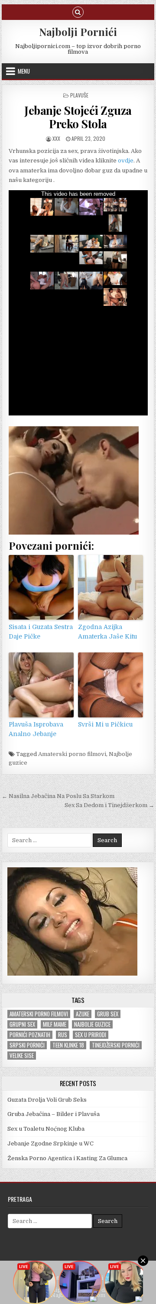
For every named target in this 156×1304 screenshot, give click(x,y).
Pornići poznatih (30, 1035)
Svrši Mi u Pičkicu (105, 724)
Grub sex (107, 1014)
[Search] (78, 11)
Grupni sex (22, 1024)
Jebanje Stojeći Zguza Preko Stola (78, 117)
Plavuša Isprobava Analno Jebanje (36, 729)
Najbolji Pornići (78, 32)
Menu (24, 71)
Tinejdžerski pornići (116, 1045)
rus (62, 1035)
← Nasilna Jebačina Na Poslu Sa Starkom (58, 796)
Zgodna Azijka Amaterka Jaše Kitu (107, 631)
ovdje (125, 160)
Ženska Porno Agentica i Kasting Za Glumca (67, 1158)
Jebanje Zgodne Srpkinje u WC (50, 1143)
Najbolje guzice (92, 1024)
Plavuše (79, 95)
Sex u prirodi (90, 1035)
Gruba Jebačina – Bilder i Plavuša (53, 1114)
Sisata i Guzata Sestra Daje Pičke (41, 631)
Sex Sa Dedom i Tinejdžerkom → (109, 805)
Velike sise (22, 1055)
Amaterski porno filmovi (72, 754)
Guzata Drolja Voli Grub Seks (47, 1099)
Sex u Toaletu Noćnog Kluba (45, 1129)
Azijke (82, 1014)
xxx (56, 138)
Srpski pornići (27, 1045)
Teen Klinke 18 (68, 1045)
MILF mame (54, 1024)
